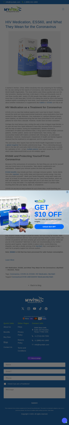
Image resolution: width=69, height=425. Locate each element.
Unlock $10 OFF (49, 227)
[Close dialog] (67, 192)
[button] (64, 420)
